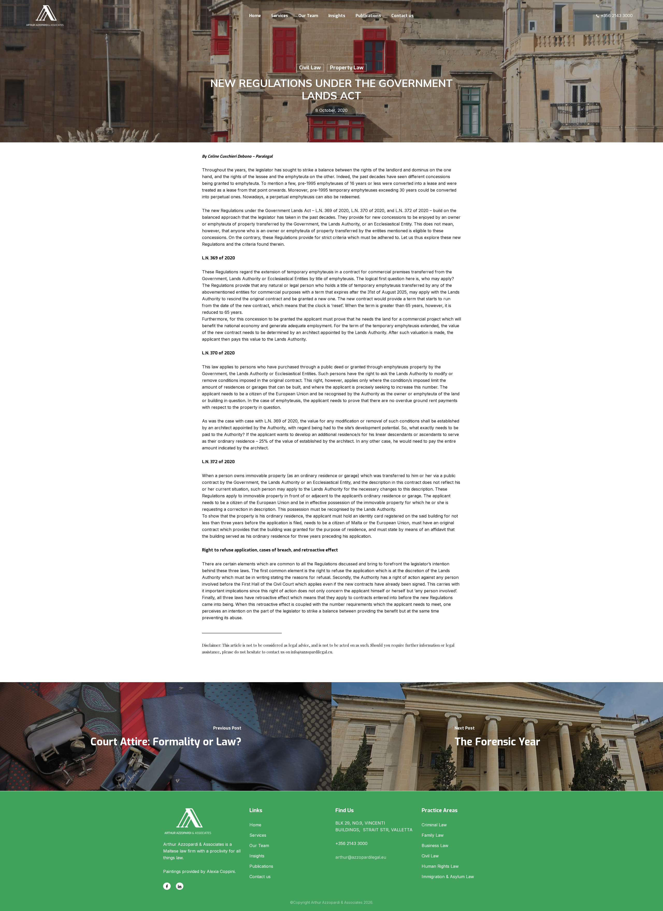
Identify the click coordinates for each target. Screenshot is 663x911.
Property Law (347, 67)
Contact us (260, 876)
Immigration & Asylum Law (448, 876)
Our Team (259, 845)
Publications (261, 866)
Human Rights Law (440, 866)
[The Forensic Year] (497, 736)
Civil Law (310, 67)
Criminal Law (434, 824)
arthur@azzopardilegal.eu (360, 857)
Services (257, 835)
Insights (256, 855)
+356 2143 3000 (616, 15)
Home (255, 824)
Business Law (435, 845)
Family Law (433, 835)
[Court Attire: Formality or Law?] (166, 736)
